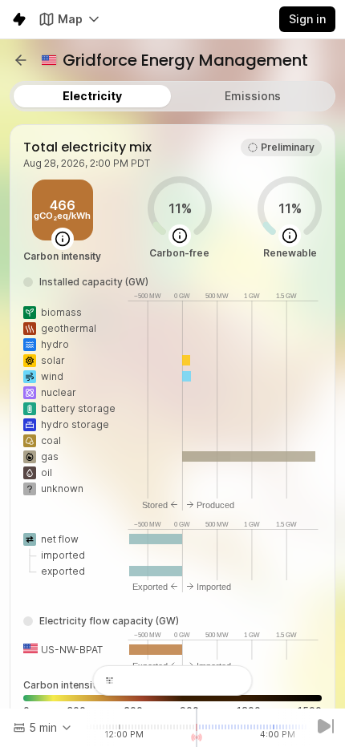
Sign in (307, 19)
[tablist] (172, 96)
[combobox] (43, 728)
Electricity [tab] (92, 96)
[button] (20, 60)
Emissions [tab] (253, 96)
